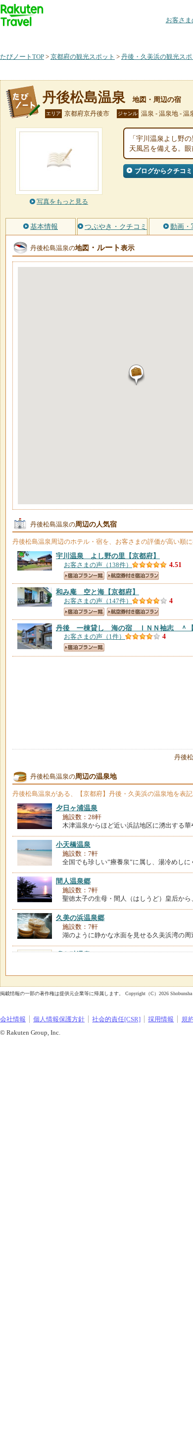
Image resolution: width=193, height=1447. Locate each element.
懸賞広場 (116, 37)
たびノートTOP (22, 56)
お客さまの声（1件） (94, 636)
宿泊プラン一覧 (84, 575)
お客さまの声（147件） (98, 601)
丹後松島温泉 (84, 97)
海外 (75, 37)
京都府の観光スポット (82, 56)
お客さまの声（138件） (98, 565)
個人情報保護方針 (59, 1019)
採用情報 (161, 1019)
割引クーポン (156, 37)
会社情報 (13, 1019)
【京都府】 (108, 556)
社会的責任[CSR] (116, 1019)
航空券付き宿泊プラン (133, 575)
